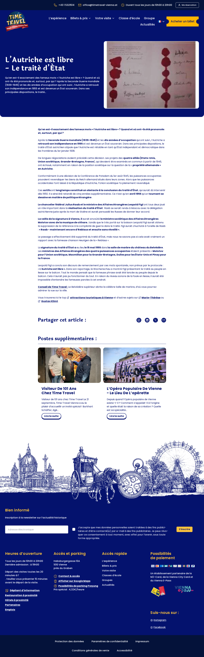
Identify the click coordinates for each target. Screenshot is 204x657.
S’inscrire (184, 529)
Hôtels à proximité (16, 600)
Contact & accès (69, 576)
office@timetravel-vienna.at (100, 5)
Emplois (10, 609)
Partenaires (12, 605)
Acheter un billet (182, 21)
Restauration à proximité (21, 595)
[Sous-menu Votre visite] (113, 18)
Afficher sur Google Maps (74, 581)
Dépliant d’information (25, 590)
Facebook (160, 627)
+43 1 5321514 (66, 5)
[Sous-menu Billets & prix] (89, 18)
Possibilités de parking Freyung (78, 585)
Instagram (160, 620)
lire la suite (52, 416)
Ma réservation (189, 5)
